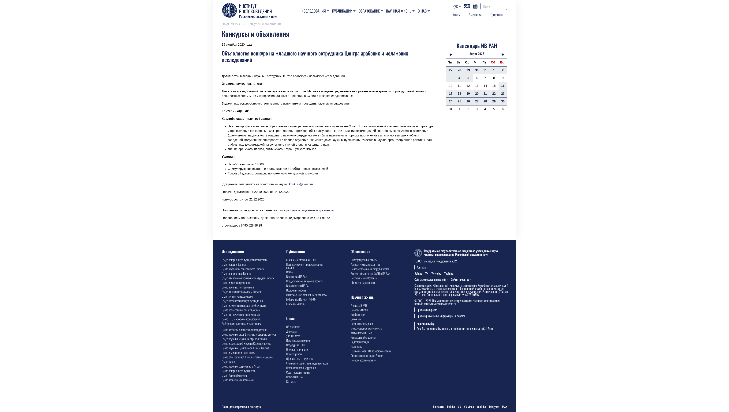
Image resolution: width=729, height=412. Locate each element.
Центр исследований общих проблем (241, 309)
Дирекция (291, 331)
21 (485, 93)
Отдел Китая (228, 361)
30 (477, 70)
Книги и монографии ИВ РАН (301, 259)
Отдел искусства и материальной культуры (244, 305)
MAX (504, 406)
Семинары (356, 319)
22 (494, 93)
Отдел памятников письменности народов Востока (248, 278)
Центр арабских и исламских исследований (244, 329)
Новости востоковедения (363, 360)
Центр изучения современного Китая (241, 366)
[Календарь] (475, 5)
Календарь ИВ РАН (477, 45)
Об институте (293, 326)
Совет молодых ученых (298, 372)
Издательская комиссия (298, 340)
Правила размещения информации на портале (441, 316)
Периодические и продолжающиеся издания (304, 266)
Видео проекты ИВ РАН (298, 285)
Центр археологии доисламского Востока (243, 268)
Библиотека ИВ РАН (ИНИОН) (301, 299)
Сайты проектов (460, 279)
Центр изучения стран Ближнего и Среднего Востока (249, 334)
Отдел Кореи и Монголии (235, 375)
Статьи (289, 271)
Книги (456, 14)
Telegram (494, 406)
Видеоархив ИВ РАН (296, 276)
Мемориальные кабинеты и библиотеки (306, 294)
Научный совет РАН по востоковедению (371, 351)
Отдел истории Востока (234, 264)
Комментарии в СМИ (361, 332)
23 (503, 93)
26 (468, 101)
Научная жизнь (398, 11)
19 (468, 93)
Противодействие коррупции (301, 367)
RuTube (418, 273)
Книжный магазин (295, 303)
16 (503, 85)
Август (473, 53)
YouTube (448, 273)
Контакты (291, 381)
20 (477, 93)
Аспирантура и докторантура (365, 264)
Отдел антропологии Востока (236, 273)
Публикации (342, 11)
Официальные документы (299, 358)
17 (450, 93)
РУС (455, 6)
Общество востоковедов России (367, 355)
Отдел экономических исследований (241, 314)
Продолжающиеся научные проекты (304, 281)
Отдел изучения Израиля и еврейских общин (245, 338)
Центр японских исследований (238, 379)
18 (459, 93)
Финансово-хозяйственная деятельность (307, 363)
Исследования (313, 11)
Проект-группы (294, 354)
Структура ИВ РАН (295, 344)
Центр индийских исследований (238, 352)
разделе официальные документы (310, 210)
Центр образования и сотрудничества (370, 268)
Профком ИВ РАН (295, 376)
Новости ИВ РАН (359, 309)
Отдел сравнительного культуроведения (242, 300)
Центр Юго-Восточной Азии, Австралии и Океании (247, 357)
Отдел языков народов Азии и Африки (241, 291)
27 (450, 70)
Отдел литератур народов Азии (237, 296)
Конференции (358, 314)
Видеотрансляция (360, 341)
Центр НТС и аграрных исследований (241, 319)
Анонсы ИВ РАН (359, 305)
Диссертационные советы (364, 259)
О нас (422, 11)
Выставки (475, 14)
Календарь (356, 346)
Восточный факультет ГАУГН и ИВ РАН (370, 273)
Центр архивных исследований (238, 287)
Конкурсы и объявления (265, 24)
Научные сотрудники (297, 349)
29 (468, 70)
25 (459, 101)
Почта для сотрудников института (241, 406)
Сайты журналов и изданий (430, 279)
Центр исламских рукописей (236, 282)
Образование (369, 11)
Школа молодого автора (363, 282)
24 (450, 101)
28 (459, 70)
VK (426, 273)
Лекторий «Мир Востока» (364, 278)
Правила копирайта (427, 309)
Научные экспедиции (362, 323)
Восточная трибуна (296, 290)
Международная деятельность (366, 328)
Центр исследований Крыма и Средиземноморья (247, 343)
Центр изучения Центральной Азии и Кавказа (245, 347)
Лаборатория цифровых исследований (241, 323)
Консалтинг (498, 14)
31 (485, 70)
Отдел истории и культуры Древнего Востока (244, 259)
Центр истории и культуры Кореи (239, 370)
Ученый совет (293, 335)
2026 (481, 53)
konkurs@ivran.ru (301, 184)
